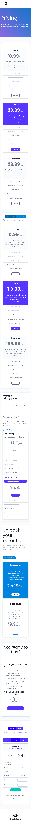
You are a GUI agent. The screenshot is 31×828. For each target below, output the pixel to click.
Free (7, 740)
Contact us (7, 429)
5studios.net (12, 823)
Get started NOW (15, 708)
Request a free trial (9, 557)
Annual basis (20, 216)
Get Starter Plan (16, 790)
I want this (15, 450)
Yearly (19, 728)
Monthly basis (10, 216)
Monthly (12, 728)
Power (24, 740)
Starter (15, 740)
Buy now (15, 95)
